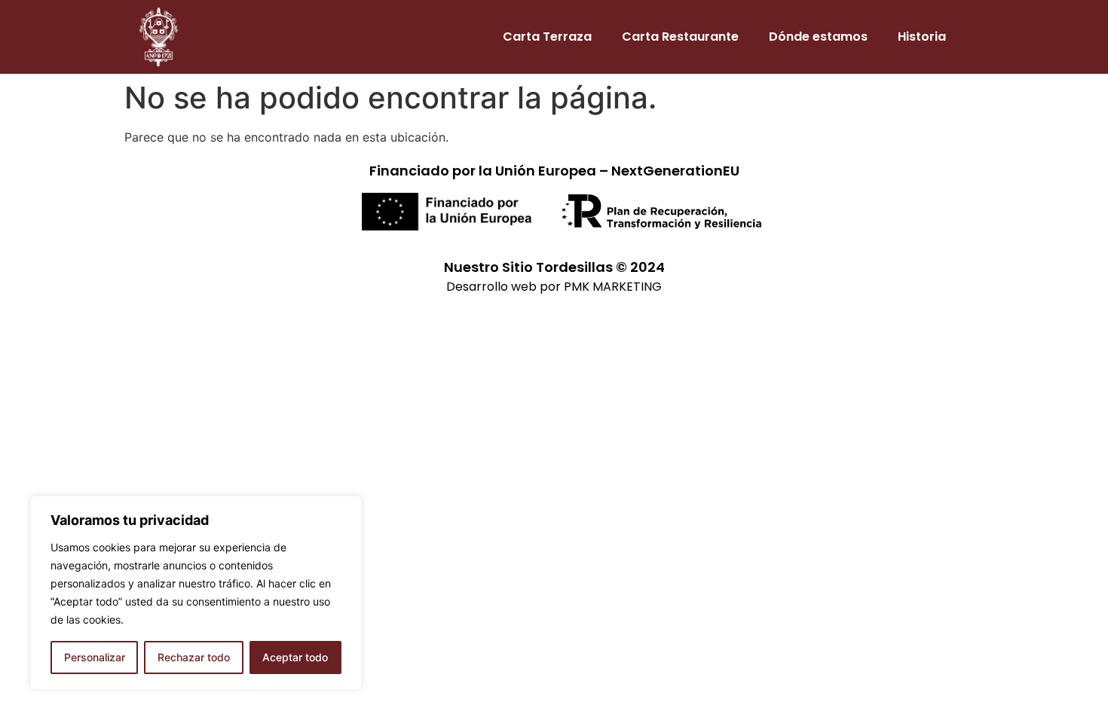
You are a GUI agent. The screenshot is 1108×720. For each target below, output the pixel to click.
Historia (922, 36)
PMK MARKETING (613, 286)
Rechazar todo (194, 657)
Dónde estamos (818, 36)
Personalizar (94, 657)
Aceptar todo (295, 657)
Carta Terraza (547, 36)
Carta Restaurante (680, 36)
